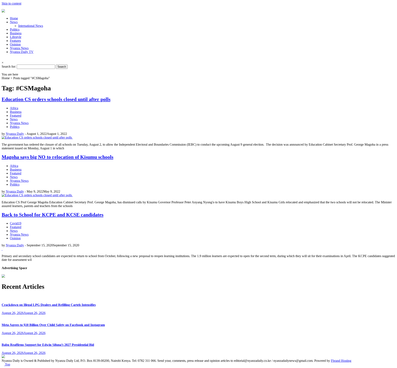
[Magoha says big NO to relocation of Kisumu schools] (37, 195)
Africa (14, 108)
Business (16, 33)
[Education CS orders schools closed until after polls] (37, 137)
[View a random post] (3, 70)
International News (30, 26)
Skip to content (11, 3)
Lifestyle (15, 37)
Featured (15, 115)
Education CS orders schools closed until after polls (56, 99)
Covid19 (15, 223)
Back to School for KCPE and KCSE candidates (52, 214)
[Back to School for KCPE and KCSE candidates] (3, 249)
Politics (14, 29)
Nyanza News (19, 48)
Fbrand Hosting (341, 360)
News (14, 22)
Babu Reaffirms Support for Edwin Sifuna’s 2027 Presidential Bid (48, 344)
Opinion (15, 44)
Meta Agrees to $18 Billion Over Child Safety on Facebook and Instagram (53, 325)
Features (15, 40)
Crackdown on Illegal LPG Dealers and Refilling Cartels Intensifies (49, 305)
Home (14, 18)
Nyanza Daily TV (21, 52)
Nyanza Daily (15, 133)
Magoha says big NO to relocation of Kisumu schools (57, 157)
